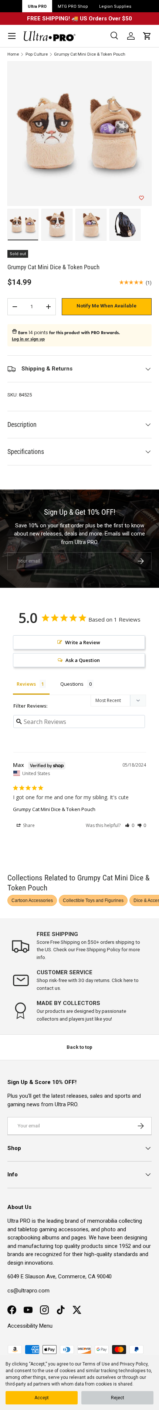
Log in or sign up (28, 339)
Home (13, 54)
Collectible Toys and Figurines (93, 900)
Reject (117, 1397)
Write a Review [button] (82, 642)
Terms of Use (96, 1364)
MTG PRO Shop (73, 6)
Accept (41, 1397)
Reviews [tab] (26, 684)
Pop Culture (37, 54)
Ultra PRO (37, 6)
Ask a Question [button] (82, 660)
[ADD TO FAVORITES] (141, 198)
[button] (147, 36)
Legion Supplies (115, 6)
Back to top (79, 1047)
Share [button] (28, 825)
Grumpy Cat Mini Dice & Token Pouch (89, 54)
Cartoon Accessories (32, 900)
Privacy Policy (134, 1364)
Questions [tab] (72, 684)
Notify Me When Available (106, 306)
